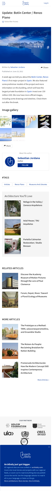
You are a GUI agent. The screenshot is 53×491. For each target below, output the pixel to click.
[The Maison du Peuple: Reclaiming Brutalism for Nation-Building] (10, 351)
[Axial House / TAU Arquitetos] (13, 227)
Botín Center (36, 77)
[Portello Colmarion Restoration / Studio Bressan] (13, 246)
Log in (46, 3)
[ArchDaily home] (25, 3)
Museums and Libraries (38, 184)
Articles (7, 184)
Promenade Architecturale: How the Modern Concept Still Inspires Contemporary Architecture (35, 368)
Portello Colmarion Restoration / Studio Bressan (32, 243)
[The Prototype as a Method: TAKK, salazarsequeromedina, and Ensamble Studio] (10, 332)
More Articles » (43, 380)
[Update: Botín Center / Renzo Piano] (18, 121)
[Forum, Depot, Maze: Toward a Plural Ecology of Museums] (10, 300)
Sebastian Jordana (29, 158)
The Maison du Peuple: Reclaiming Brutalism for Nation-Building (32, 347)
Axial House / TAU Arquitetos (31, 222)
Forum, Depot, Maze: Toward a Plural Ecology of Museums (34, 295)
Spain (29, 80)
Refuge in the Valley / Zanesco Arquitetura (33, 203)
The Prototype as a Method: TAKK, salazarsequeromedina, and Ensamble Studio (35, 329)
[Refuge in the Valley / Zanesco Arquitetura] (13, 208)
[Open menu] (3, 3)
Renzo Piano (19, 184)
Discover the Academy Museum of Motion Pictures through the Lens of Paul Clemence (33, 279)
